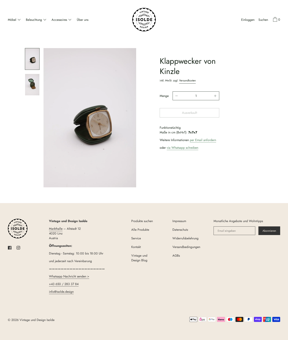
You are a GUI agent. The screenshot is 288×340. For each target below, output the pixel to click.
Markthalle (55, 228)
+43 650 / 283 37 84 (64, 284)
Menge (164, 96)
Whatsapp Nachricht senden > (69, 276)
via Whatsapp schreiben (182, 147)
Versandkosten (187, 80)
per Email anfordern (203, 140)
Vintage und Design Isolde (37, 320)
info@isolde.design (61, 291)
